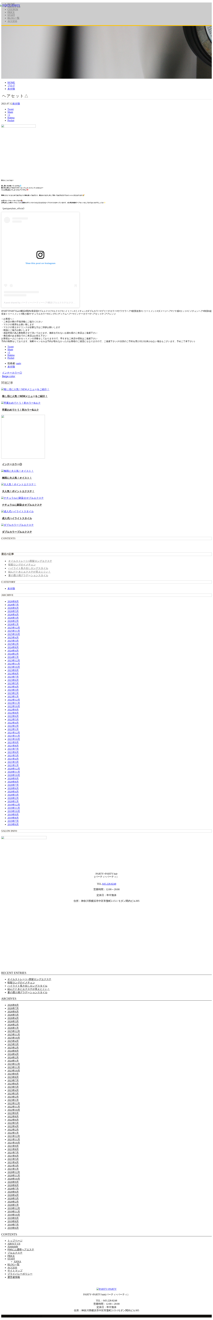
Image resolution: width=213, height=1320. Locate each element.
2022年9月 (13, 709)
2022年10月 (13, 706)
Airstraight (12, 1246)
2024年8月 (13, 647)
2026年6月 (13, 608)
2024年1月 (13, 657)
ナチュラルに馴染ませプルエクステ (22, 504)
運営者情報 (13, 1277)
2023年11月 (13, 663)
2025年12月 (13, 627)
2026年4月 (13, 614)
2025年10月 (13, 634)
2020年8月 (13, 781)
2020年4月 (13, 791)
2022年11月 (13, 703)
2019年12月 (13, 804)
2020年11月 (13, 772)
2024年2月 (13, 654)
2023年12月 (13, 660)
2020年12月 (13, 768)
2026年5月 (13, 611)
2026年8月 (13, 601)
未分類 (16, 103)
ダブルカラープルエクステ (17, 531)
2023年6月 (13, 680)
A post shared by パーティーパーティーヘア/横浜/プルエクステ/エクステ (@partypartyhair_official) (52, 302)
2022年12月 (13, 699)
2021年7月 (13, 749)
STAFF (11, 15)
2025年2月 (13, 644)
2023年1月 (13, 696)
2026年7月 (13, 604)
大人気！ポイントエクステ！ (18, 491)
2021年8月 (13, 745)
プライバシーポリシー (19, 1274)
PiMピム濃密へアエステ (20, 1249)
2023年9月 (13, 670)
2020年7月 (13, 785)
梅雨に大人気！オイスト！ (17, 477)
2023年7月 (13, 677)
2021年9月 (13, 742)
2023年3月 (13, 690)
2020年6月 (13, 788)
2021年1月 (13, 765)
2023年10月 (13, 667)
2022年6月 (13, 716)
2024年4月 (13, 650)
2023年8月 (13, 673)
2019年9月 (13, 814)
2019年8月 (13, 818)
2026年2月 (13, 621)
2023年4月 (13, 686)
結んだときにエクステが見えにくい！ (29, 571)
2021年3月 (13, 762)
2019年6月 (13, 824)
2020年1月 (13, 801)
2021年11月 (13, 736)
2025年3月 (13, 640)
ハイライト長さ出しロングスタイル (28, 568)
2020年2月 (13, 798)
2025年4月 (13, 637)
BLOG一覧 (13, 18)
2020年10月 (13, 775)
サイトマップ (14, 1270)
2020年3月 (13, 795)
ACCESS (12, 21)
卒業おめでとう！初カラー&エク (20, 409)
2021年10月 (13, 739)
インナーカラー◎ (12, 372)
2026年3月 (13, 618)
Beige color (8, 376)
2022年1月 (13, 729)
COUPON (12, 9)
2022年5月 (13, 719)
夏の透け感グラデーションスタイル (28, 575)
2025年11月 (13, 631)
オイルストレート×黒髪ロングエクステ (30, 561)
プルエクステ (14, 1252)
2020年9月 (13, 778)
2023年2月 (13, 693)
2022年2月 (13, 726)
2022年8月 (13, 713)
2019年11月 (13, 808)
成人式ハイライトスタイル (17, 518)
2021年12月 (13, 732)
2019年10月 (13, 811)
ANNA (17, 1261)
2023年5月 (13, 683)
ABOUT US (13, 1243)
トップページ (14, 1240)
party (18, 363)
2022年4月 (13, 722)
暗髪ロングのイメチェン (22, 564)
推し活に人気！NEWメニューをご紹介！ (25, 396)
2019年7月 (13, 821)
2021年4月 (13, 758)
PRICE (11, 12)
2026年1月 (13, 624)
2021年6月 (13, 752)
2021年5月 (13, 755)
